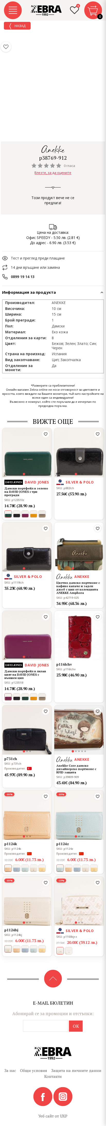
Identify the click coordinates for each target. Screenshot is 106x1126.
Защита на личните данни (76, 1070)
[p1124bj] (27, 901)
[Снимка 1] (24, 474)
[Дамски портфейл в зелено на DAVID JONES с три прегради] (27, 452)
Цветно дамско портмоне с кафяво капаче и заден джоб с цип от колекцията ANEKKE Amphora (78, 588)
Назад (19, 25)
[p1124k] (27, 815)
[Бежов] (68, 950)
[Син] (16, 868)
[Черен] (16, 514)
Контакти (53, 1076)
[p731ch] (27, 730)
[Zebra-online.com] (46, 10)
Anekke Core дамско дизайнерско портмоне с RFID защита (76, 769)
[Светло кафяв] (68, 868)
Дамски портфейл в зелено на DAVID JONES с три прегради (26, 492)
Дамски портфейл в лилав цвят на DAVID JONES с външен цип (25, 674)
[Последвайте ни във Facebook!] (43, 1096)
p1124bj (11, 930)
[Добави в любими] (46, 434)
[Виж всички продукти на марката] (53, 149)
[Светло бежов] (33, 868)
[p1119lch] (27, 547)
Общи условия (33, 1070)
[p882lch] (79, 452)
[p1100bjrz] (79, 901)
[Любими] (6, 47)
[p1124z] (79, 815)
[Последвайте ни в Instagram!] (63, 1096)
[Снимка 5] (85, 568)
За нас (10, 1070)
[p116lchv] (79, 635)
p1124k (10, 844)
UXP (63, 1116)
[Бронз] (42, 514)
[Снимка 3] (30, 474)
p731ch (10, 759)
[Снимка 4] (82, 568)
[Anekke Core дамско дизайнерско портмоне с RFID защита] (79, 730)
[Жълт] (33, 514)
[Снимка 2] (27, 474)
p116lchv (64, 664)
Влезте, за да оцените (52, 173)
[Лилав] (25, 514)
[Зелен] (25, 697)
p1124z (62, 844)
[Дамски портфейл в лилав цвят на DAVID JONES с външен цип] (27, 635)
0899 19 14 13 (22, 276)
